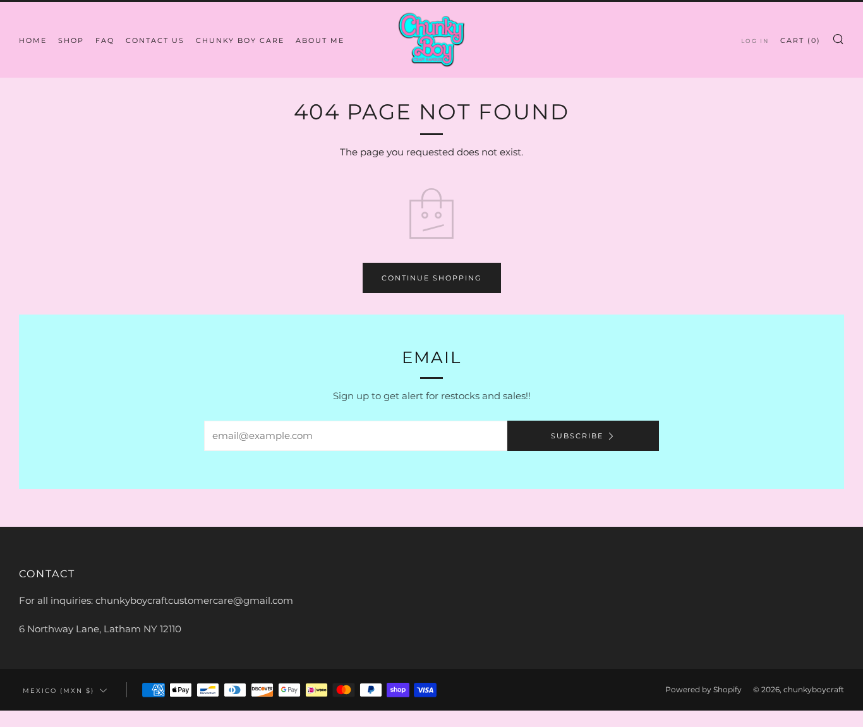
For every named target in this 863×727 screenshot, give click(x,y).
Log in (755, 40)
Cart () (800, 40)
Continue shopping (432, 277)
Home (33, 40)
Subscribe (577, 435)
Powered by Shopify (703, 689)
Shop (71, 40)
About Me (320, 40)
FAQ (104, 40)
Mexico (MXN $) (58, 690)
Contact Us (155, 40)
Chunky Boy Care (240, 40)
